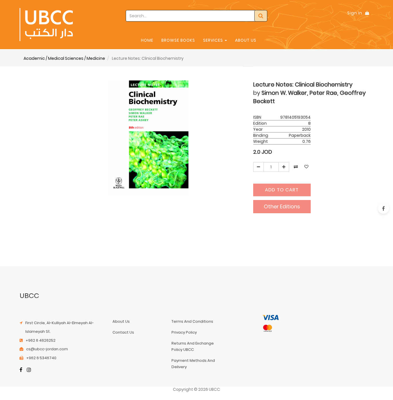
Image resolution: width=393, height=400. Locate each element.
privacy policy (184, 332)
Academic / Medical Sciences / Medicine (64, 58)
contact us (123, 332)
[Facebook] (21, 370)
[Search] (260, 16)
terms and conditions (192, 321)
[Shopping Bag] (367, 13)
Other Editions (282, 206)
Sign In (354, 13)
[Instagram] (29, 370)
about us (121, 321)
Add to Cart (282, 189)
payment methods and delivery (193, 364)
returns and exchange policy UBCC (192, 346)
